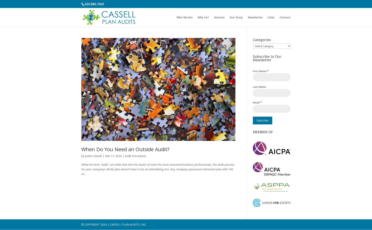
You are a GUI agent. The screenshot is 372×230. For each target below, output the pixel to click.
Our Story (236, 17)
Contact (285, 17)
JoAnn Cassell (93, 156)
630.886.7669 (94, 4)
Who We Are (185, 17)
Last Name (259, 87)
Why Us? (203, 17)
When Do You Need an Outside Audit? (125, 149)
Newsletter (255, 17)
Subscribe (263, 120)
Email (257, 102)
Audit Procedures (135, 156)
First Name (261, 71)
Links (271, 17)
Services (219, 17)
